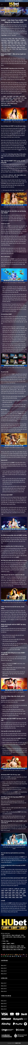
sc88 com (10, 175)
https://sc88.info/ (6, 935)
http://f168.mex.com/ (6, 49)
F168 (9, 38)
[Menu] (2, 4)
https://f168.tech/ (12, 47)
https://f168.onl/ (23, 49)
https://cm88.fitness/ (11, 946)
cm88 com (10, 888)
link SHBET (10, 96)
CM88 (2, 890)
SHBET (17, 40)
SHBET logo (17, 42)
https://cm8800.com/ (11, 947)
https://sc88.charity (5, 177)
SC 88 (12, 177)
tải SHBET (23, 40)
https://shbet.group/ (12, 103)
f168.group (3, 40)
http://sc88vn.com (21, 175)
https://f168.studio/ (21, 154)
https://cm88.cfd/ (21, 947)
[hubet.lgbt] (14, 4)
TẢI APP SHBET (9, 100)
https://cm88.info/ (16, 894)
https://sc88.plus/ (17, 937)
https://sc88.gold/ (16, 935)
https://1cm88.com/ (18, 949)
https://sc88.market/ (7, 937)
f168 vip (9, 45)
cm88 (13, 890)
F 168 (17, 45)
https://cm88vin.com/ (7, 949)
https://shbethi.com (6, 105)
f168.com (4, 51)
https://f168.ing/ (11, 40)
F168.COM (3, 35)
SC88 (22, 935)
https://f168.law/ (21, 47)
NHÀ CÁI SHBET (17, 98)
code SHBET (4, 42)
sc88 (15, 175)
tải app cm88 (8, 892)
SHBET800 (10, 42)
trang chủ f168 (18, 156)
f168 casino (4, 156)
